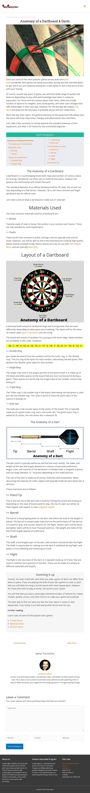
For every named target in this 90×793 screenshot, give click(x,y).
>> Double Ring (15, 160)
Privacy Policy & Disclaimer (70, 763)
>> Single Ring (15, 164)
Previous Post (18, 643)
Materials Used (14, 147)
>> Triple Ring (54, 140)
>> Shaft (51, 156)
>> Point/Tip (53, 149)
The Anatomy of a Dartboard (20, 144)
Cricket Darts (16, 620)
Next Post (73, 643)
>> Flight (51, 159)
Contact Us (65, 768)
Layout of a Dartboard (17, 157)
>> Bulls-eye (53, 143)
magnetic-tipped (46, 507)
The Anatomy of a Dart (56, 146)
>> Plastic (13, 154)
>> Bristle (13, 150)
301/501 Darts (16, 627)
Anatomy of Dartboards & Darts (20, 140)
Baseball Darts (17, 623)
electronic (33, 247)
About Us (65, 766)
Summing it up (53, 162)
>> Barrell (52, 153)
